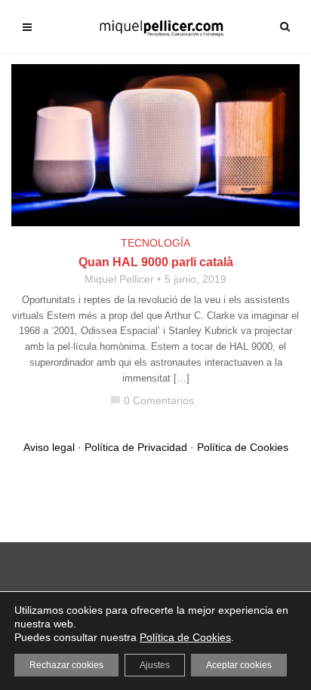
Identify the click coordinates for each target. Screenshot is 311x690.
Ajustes (155, 665)
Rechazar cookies (66, 665)
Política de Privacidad (136, 447)
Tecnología (155, 243)
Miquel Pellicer (119, 279)
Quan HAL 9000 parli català (156, 262)
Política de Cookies (242, 447)
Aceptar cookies (239, 665)
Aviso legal (49, 447)
